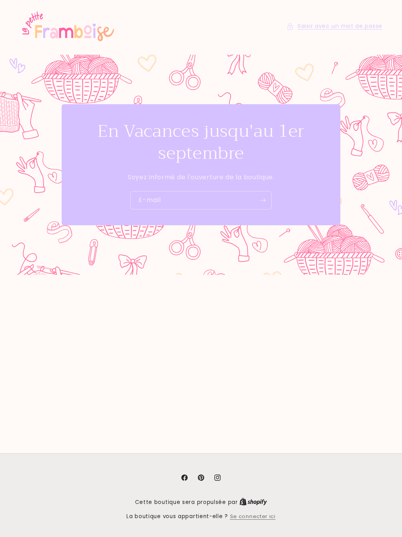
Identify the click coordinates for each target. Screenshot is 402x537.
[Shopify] (253, 502)
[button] (334, 26)
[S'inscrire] (262, 200)
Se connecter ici (253, 516)
